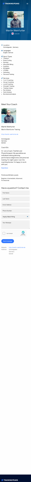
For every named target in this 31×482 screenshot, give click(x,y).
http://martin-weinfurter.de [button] (9, 134)
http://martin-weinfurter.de (17, 247)
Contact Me (16, 33)
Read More (4, 168)
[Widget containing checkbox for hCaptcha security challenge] (13, 233)
